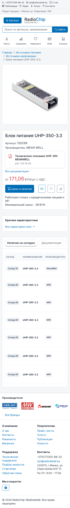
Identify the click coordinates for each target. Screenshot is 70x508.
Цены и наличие (21, 188)
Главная (7, 52)
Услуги (37, 6)
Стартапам (9, 468)
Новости (42, 443)
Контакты (50, 6)
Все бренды (12, 414)
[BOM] (49, 39)
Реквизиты (9, 439)
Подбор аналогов (13, 464)
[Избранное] (35, 39)
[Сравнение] (21, 39)
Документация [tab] (51, 243)
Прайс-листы (45, 430)
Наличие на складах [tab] (21, 243)
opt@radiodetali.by (38, 2)
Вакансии (8, 443)
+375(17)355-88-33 (14, 2)
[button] (7, 39)
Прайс (25, 6)
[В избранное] (51, 189)
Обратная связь (12, 473)
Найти (61, 29)
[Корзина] (63, 39)
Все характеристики (18, 226)
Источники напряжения (21, 56)
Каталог (13, 20)
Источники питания (28, 52)
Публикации (11, 6)
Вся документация (17, 171)
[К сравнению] (60, 189)
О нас (55, 2)
